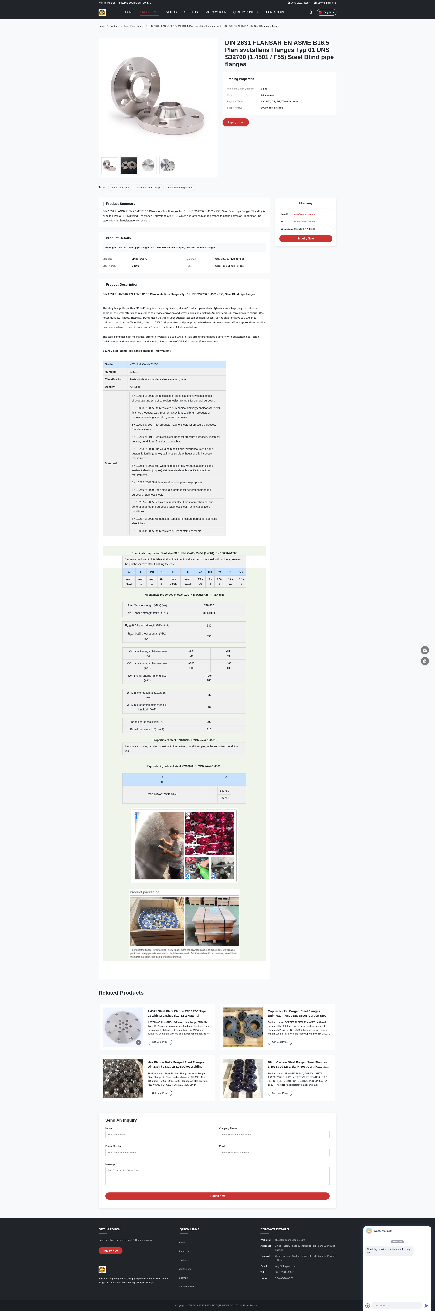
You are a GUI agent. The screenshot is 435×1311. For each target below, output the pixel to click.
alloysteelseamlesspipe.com (290, 1239)
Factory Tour (215, 12)
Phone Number (113, 1146)
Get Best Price (160, 1041)
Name (109, 1128)
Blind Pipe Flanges (134, 26)
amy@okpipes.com (326, 3)
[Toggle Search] (310, 12)
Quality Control (246, 12)
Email (223, 1146)
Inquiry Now (306, 238)
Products (148, 12)
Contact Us (275, 12)
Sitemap (183, 1277)
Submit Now (217, 1195)
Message (111, 1164)
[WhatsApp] (425, 661)
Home (129, 12)
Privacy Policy (186, 1286)
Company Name (228, 1128)
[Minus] (426, 1231)
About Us (191, 12)
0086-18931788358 (305, 221)
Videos (171, 12)
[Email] (425, 650)
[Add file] (367, 1305)
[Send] (426, 1305)
